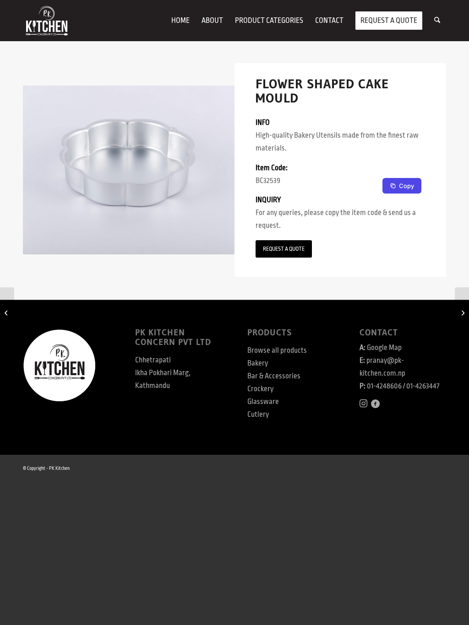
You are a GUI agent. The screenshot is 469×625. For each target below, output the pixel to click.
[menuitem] (180, 20)
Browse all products (277, 350)
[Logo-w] (46, 20)
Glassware (263, 402)
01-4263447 (422, 386)
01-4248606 (384, 386)
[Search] (437, 20)
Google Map (384, 348)
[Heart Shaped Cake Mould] (462, 312)
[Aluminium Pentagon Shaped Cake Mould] (7, 312)
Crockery (260, 389)
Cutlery (258, 414)
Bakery (257, 363)
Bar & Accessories (273, 376)
